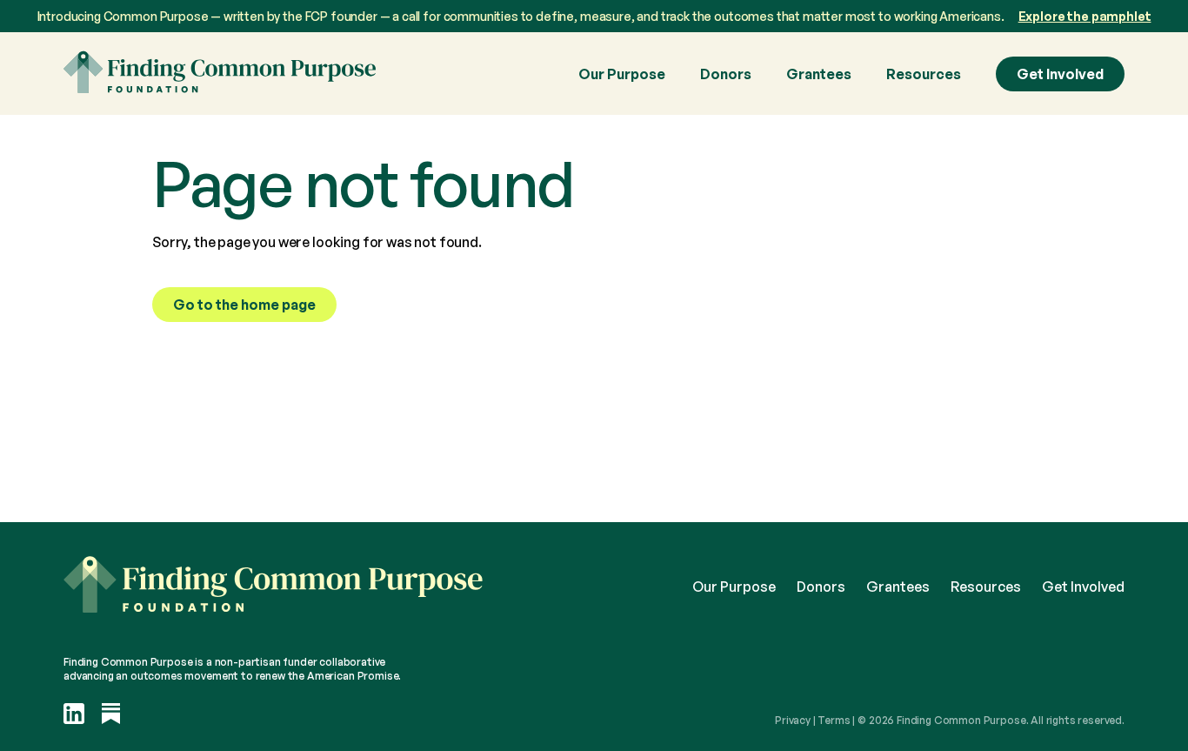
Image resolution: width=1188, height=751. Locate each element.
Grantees (818, 74)
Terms (834, 720)
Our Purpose (621, 74)
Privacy (793, 720)
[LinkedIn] (73, 715)
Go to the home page (244, 304)
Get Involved (1060, 74)
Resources (923, 74)
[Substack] (111, 715)
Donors (725, 74)
